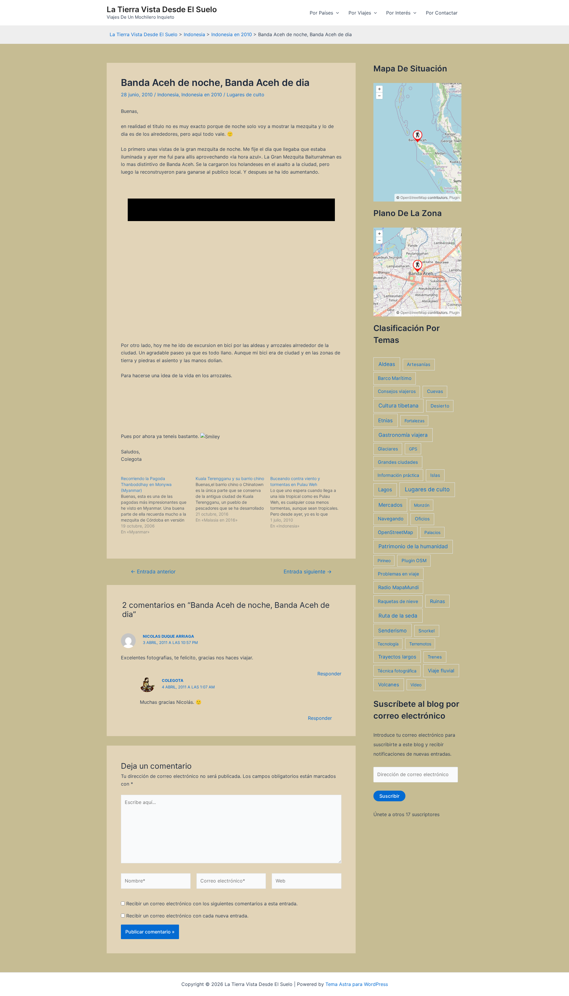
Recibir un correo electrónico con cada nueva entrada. (187, 916)
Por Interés (398, 13)
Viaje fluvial (441, 671)
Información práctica (398, 475)
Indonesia (168, 94)
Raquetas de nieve (398, 601)
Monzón (421, 505)
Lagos (385, 490)
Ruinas (437, 601)
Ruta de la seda (397, 616)
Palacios (432, 532)
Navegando (390, 519)
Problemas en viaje (398, 574)
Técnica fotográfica (397, 671)
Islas (435, 475)
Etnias (385, 420)
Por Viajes (360, 13)
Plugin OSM (414, 560)
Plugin (454, 197)
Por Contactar (442, 13)
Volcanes (388, 685)
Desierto (440, 406)
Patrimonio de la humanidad (413, 546)
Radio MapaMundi (398, 587)
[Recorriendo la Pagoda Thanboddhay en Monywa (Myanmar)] (158, 505)
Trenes (435, 657)
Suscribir (389, 796)
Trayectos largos (397, 657)
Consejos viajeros (397, 391)
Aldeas (386, 364)
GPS (413, 448)
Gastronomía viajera (403, 435)
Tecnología (388, 643)
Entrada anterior (153, 571)
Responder (329, 674)
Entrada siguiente (308, 571)
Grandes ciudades (398, 462)
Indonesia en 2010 (201, 94)
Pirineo (384, 560)
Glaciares (388, 449)
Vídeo (415, 684)
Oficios (422, 519)
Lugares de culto (245, 94)
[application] (336, 13)
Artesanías (418, 364)
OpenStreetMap (413, 197)
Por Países (321, 13)
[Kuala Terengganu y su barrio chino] (233, 499)
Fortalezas (414, 420)
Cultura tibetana (398, 405)
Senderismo (392, 630)
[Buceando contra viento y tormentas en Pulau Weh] (307, 502)
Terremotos (420, 643)
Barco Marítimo (394, 378)
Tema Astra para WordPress (356, 984)
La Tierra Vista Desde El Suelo (162, 9)
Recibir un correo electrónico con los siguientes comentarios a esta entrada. (212, 904)
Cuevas (435, 391)
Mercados (390, 505)
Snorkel (426, 631)
